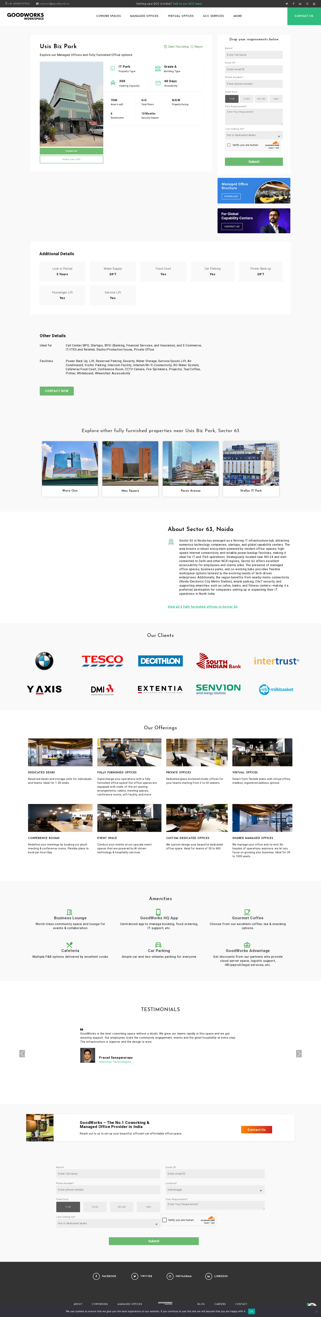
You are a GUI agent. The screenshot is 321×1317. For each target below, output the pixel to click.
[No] (316, 1311)
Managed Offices (144, 16)
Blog (201, 1304)
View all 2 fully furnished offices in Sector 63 (203, 607)
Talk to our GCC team (187, 3)
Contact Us (304, 16)
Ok (251, 1311)
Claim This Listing (178, 46)
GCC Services (213, 16)
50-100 (261, 99)
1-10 (231, 99)
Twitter (146, 1276)
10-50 (246, 99)
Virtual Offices (181, 16)
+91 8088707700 (19, 3)
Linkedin (221, 1276)
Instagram (184, 1276)
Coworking (100, 1304)
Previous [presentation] (22, 1053)
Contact (241, 1304)
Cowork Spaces (108, 16)
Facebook (109, 1276)
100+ (276, 99)
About (78, 1304)
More (238, 16)
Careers (220, 1304)
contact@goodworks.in (54, 3)
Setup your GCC (71, 159)
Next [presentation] (299, 1053)
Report (199, 46)
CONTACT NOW (57, 391)
